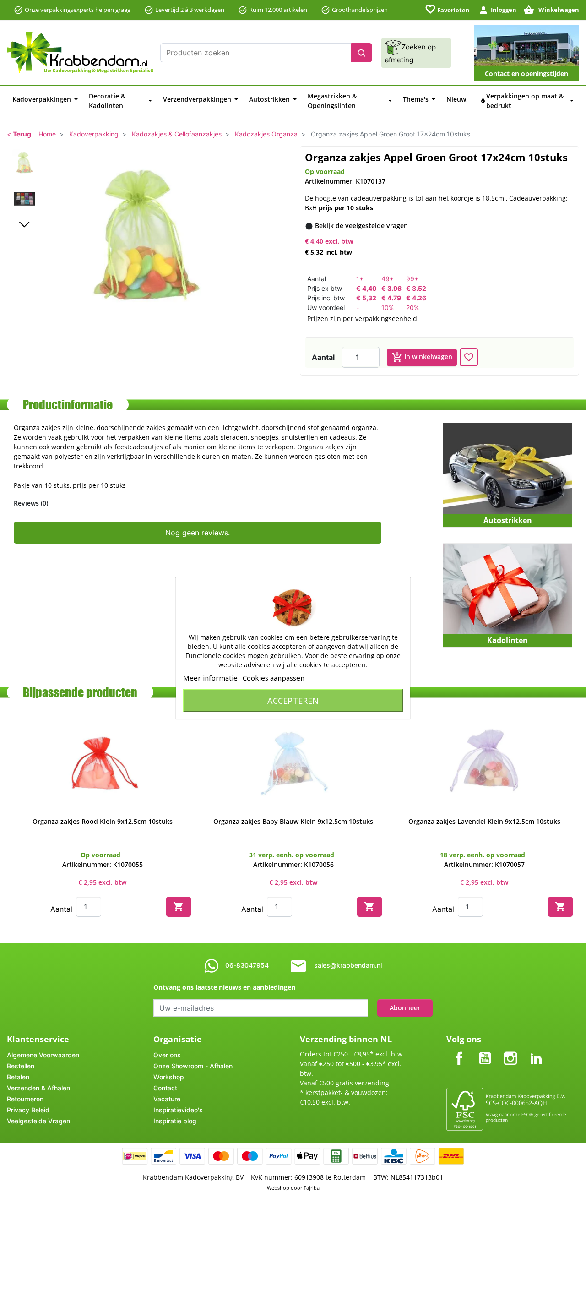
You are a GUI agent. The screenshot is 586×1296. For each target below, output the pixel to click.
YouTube (485, 1050)
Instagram (510, 1050)
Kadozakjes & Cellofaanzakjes (177, 134)
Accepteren (293, 700)
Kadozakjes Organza (266, 134)
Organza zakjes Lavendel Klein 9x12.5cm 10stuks (484, 821)
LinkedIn (536, 1050)
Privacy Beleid (28, 1110)
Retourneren (25, 1099)
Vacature (166, 1099)
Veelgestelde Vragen (38, 1121)
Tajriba (312, 1187)
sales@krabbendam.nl (348, 965)
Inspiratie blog (174, 1121)
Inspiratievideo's (178, 1110)
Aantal (323, 357)
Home (47, 134)
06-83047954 (247, 965)
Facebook (459, 1050)
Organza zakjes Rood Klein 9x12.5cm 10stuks (103, 821)
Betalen (18, 1077)
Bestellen (20, 1066)
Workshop (168, 1077)
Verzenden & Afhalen (38, 1088)
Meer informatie (210, 677)
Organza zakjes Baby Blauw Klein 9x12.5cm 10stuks (293, 821)
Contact (165, 1088)
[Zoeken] (361, 52)
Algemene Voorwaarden (43, 1055)
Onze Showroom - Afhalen (193, 1066)
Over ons (167, 1055)
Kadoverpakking (94, 134)
